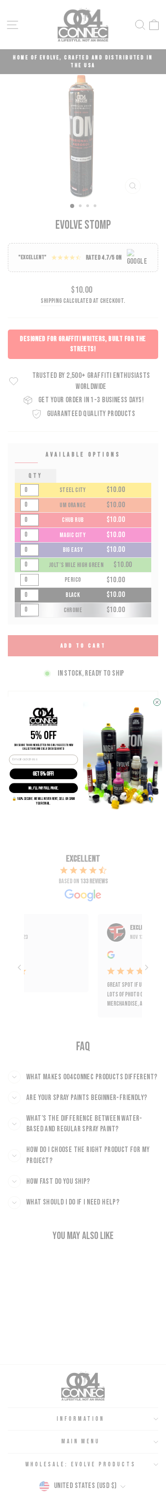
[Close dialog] (157, 702)
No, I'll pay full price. (44, 788)
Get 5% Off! (43, 773)
